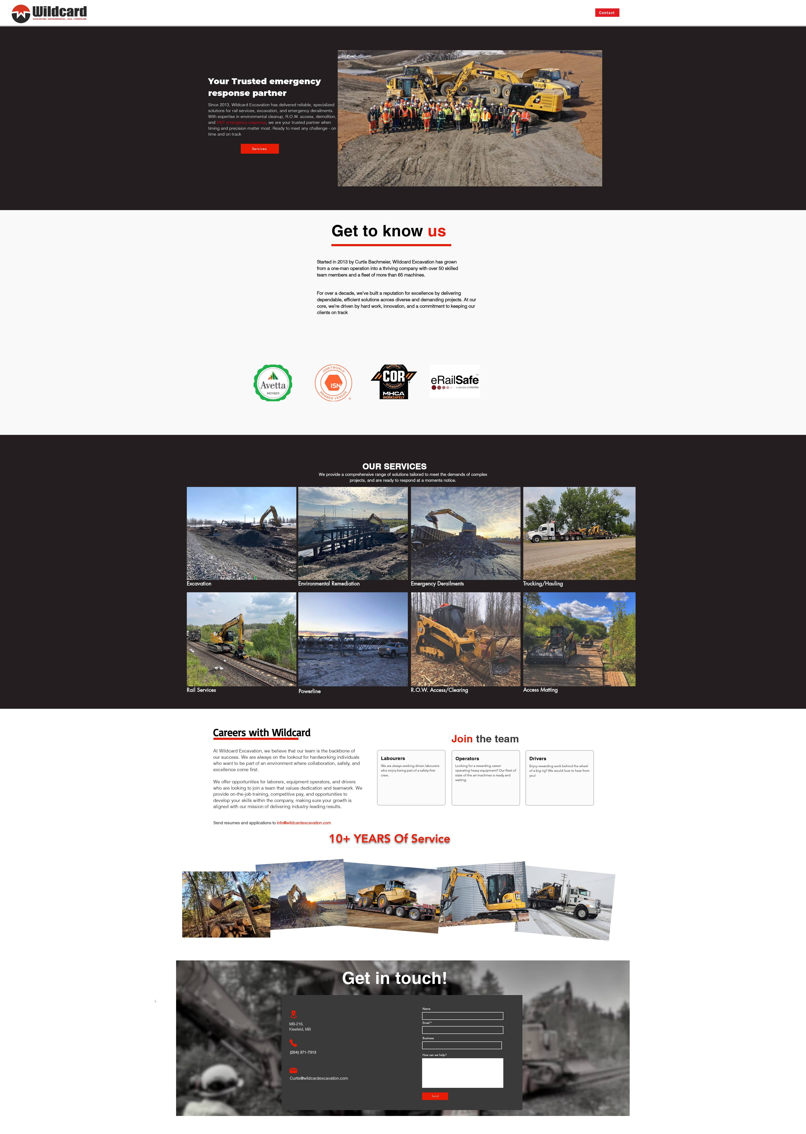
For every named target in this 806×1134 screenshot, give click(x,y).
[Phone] (293, 1043)
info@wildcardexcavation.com (304, 822)
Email (426, 1022)
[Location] (293, 1014)
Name (426, 1008)
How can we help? (434, 1054)
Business (428, 1038)
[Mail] (293, 1070)
